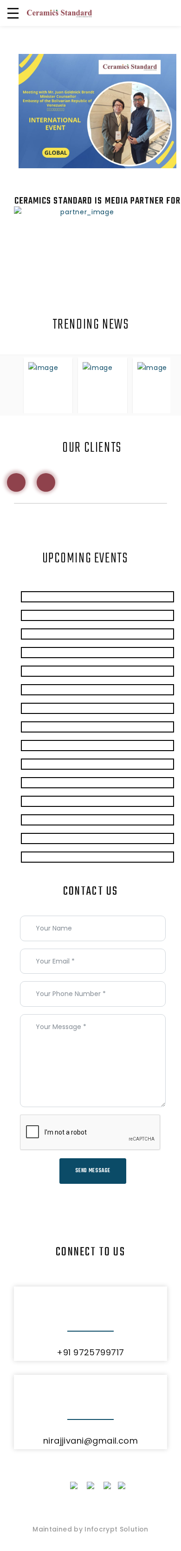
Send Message (92, 1170)
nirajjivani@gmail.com (90, 1440)
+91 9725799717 (90, 1352)
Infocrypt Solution (116, 1529)
